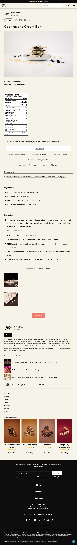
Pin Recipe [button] (39, 148)
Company (38, 498)
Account (37, 491)
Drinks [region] (5, 402)
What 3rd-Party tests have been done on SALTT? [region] (27, 385)
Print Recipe (38, 315)
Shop (38, 485)
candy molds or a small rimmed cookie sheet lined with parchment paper (36, 176)
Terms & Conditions (38, 477)
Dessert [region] (5, 399)
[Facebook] (25, 520)
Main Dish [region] (6, 405)
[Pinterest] (52, 520)
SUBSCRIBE (56, 473)
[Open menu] (72, 5)
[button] (72, 541)
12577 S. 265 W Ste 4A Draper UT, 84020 (37, 514)
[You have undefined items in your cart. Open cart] (68, 5)
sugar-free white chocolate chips (24, 192)
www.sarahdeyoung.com (14, 84)
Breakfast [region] (6, 396)
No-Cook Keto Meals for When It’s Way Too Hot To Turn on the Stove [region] (34, 377)
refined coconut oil (20, 196)
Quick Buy (11, 453)
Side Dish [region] (6, 408)
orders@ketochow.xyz (39, 507)
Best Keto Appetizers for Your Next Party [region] (24, 370)
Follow (7, 335)
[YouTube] (34, 520)
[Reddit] (48, 520)
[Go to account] (65, 5)
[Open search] (61, 5)
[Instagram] (30, 520)
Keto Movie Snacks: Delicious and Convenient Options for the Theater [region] (34, 362)
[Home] (4, 5)
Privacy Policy (57, 477)
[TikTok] (43, 520)
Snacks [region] (5, 411)
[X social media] (39, 520)
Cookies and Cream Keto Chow (27, 200)
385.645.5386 (40, 505)
